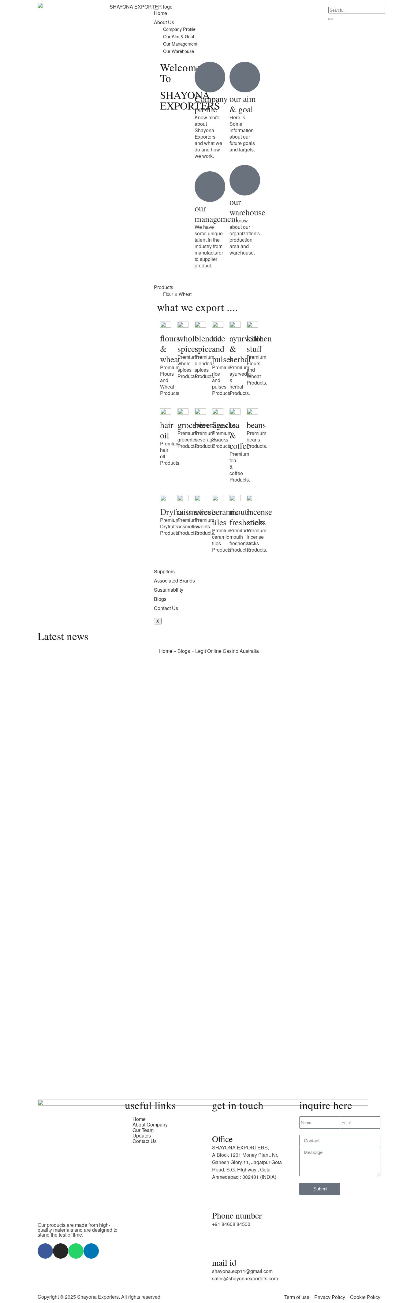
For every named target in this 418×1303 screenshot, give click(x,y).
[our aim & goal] (245, 77)
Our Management (180, 43)
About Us (164, 22)
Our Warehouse (178, 51)
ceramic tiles (225, 517)
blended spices (208, 343)
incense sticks (259, 517)
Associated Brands (174, 580)
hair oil (166, 430)
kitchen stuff (259, 343)
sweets (206, 511)
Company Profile (179, 29)
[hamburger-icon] (156, 8)
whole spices (187, 343)
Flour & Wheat (177, 294)
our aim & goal (243, 104)
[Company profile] (210, 77)
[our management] (210, 186)
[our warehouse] (245, 180)
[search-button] (330, 19)
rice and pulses (222, 348)
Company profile (211, 104)
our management (216, 213)
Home (160, 13)
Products (163, 287)
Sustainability (168, 589)
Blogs (160, 598)
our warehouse (247, 207)
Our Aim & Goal (178, 36)
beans (256, 424)
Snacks (224, 424)
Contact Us (166, 608)
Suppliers (164, 571)
